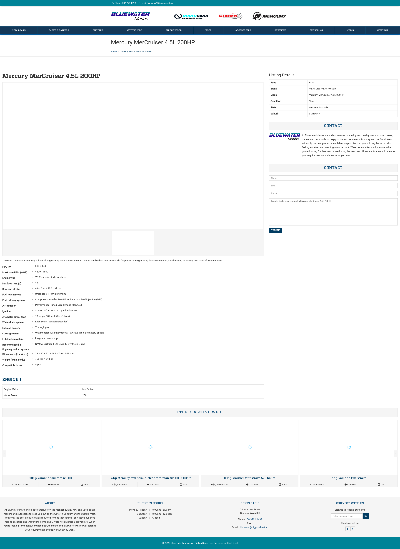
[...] (130, 16)
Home (114, 51)
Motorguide (134, 30)
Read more (51, 453)
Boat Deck (232, 543)
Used (208, 30)
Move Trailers (59, 30)
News (350, 30)
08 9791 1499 (129, 3)
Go (366, 516)
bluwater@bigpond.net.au (160, 3)
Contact (382, 30)
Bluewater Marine (180, 543)
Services (280, 30)
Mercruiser (174, 30)
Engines (98, 30)
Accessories (243, 30)
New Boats (19, 30)
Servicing (316, 30)
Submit (275, 230)
